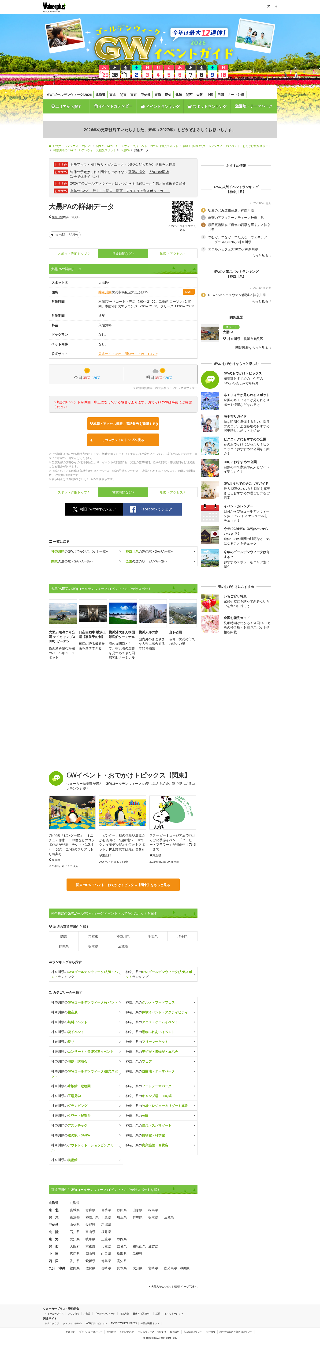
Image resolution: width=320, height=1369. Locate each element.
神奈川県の (84, 1002)
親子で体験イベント (85, 176)
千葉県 (153, 936)
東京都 (93, 936)
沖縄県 (185, 1268)
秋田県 (122, 1210)
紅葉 (158, 1313)
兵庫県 (106, 1246)
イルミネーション (173, 1313)
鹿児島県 (170, 1268)
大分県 (137, 1268)
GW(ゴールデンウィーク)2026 (69, 94)
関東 (123, 94)
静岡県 (122, 1239)
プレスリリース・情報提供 (152, 1331)
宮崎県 (153, 1268)
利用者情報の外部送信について (236, 1331)
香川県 (75, 1261)
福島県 (153, 1210)
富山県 (90, 1231)
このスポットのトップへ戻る (122, 439)
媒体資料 (174, 1331)
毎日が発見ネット (150, 1323)
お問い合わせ (127, 1331)
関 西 (54, 1246)
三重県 (106, 1239)
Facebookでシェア (156, 509)
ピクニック (115, 164)
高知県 (122, 1261)
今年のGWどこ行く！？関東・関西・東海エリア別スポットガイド (120, 191)
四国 (220, 94)
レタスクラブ (52, 1323)
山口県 (106, 1253)
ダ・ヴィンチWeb (72, 1323)
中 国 (54, 1253)
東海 (158, 94)
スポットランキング (209, 106)
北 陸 (54, 1231)
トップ (72, 253)
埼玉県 (182, 936)
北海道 (100, 94)
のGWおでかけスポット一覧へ (80, 551)
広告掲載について (192, 1331)
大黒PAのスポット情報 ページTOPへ (173, 1287)
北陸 (178, 94)
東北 (112, 94)
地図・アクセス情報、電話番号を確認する (124, 423)
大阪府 (75, 1246)
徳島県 (106, 1261)
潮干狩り (97, 164)
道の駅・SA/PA (66, 234)
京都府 (90, 1246)
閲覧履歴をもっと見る (252, 347)
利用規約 (70, 1331)
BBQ (131, 164)
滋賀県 (153, 1246)
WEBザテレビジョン (96, 1323)
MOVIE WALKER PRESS (124, 1323)
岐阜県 (90, 1239)
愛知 (168, 94)
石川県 (75, 1231)
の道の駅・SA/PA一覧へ (150, 551)
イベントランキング (162, 106)
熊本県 (122, 1268)
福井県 (106, 1231)
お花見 (86, 1313)
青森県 (90, 1210)
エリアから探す (68, 106)
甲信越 (146, 94)
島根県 (137, 1253)
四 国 (54, 1261)
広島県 (75, 1253)
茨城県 (123, 946)
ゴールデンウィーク (104, 1313)
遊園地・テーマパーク (254, 106)
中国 (210, 94)
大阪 (199, 94)
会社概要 (211, 1331)
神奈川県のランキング (84, 974)
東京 (133, 94)
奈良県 (122, 1246)
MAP (188, 292)
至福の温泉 (136, 172)
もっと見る (260, 255)
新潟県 (106, 1224)
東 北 (54, 1210)
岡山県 (90, 1253)
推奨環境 (111, 1331)
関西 (189, 94)
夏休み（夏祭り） (142, 1313)
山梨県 (75, 1224)
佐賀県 (90, 1268)
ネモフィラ (78, 164)
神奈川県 (57, 217)
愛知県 (75, 1239)
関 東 (54, 1217)
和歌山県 (139, 1246)
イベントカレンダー (115, 106)
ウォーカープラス (54, 1313)
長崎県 (106, 1268)
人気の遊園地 (159, 172)
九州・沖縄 (236, 94)
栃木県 (93, 946)
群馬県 (64, 946)
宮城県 (75, 1210)
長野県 (90, 1224)
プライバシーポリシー (91, 1331)
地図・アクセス (171, 253)
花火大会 (124, 1313)
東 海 (54, 1239)
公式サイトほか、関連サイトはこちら (126, 353)
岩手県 (106, 1210)
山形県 (137, 1210)
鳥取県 (122, 1253)
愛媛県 (90, 1261)
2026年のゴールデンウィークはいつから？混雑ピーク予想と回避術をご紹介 (128, 183)
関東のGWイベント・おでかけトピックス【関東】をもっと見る (123, 884)
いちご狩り (73, 1313)
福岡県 (75, 1268)
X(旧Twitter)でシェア (98, 509)
